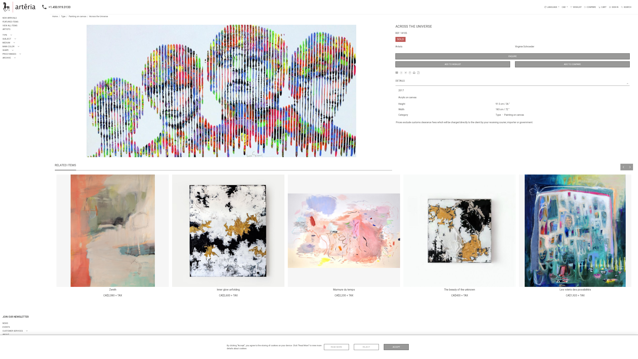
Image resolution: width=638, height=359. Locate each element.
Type (63, 16)
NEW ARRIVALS (9, 18)
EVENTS (6, 327)
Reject (366, 347)
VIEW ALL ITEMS (9, 25)
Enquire (512, 56)
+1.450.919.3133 (59, 7)
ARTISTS (6, 29)
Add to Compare (572, 64)
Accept (396, 347)
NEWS (5, 323)
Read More (336, 347)
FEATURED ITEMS (10, 22)
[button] (7, 35)
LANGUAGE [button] (552, 7)
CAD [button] (564, 7)
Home (55, 16)
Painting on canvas (77, 16)
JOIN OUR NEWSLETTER (15, 316)
